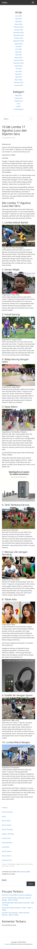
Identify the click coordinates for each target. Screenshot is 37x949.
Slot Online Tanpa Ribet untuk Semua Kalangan (17, 895)
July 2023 (18, 69)
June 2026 (18, 16)
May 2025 (18, 52)
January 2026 (18, 30)
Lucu (10, 866)
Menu (6, 118)
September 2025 (18, 41)
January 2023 (18, 85)
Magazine (7, 944)
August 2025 (18, 44)
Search (4, 880)
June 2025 (18, 49)
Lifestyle (4, 807)
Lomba (6, 866)
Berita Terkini (6, 821)
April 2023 (18, 77)
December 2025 (19, 32)
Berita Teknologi (7, 829)
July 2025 (18, 46)
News (4, 816)
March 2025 (18, 57)
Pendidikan (5, 847)
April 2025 (18, 55)
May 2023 (18, 74)
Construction (18, 98)
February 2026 (18, 27)
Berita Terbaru (7, 825)
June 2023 (18, 71)
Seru (13, 866)
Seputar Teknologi (8, 834)
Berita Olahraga (7, 812)
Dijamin (31, 864)
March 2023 (18, 80)
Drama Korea (6, 838)
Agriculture (18, 95)
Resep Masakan (7, 842)
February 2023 (18, 82)
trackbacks (23, 872)
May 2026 (18, 19)
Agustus (23, 864)
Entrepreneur (18, 101)
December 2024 (19, 63)
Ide (3, 866)
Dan (27, 864)
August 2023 (18, 66)
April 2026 (18, 21)
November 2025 (19, 35)
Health (18, 106)
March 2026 (18, 24)
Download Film (7, 860)
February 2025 (18, 60)
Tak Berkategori (18, 109)
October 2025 (18, 38)
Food (18, 104)
